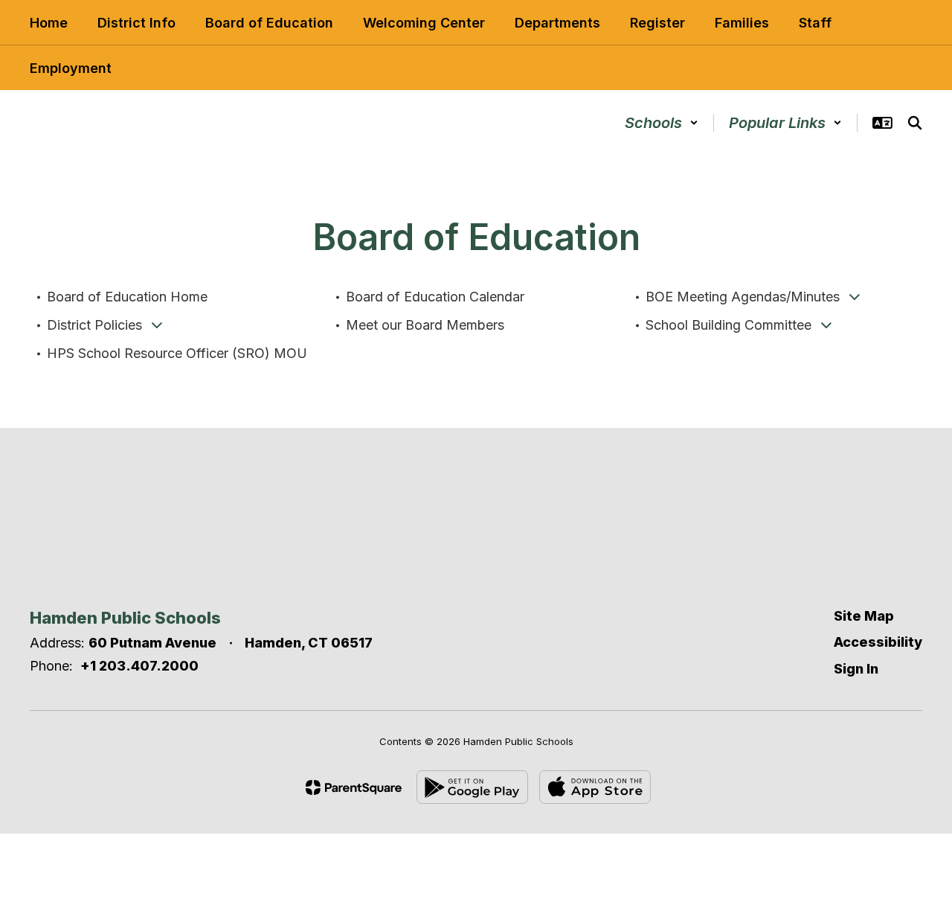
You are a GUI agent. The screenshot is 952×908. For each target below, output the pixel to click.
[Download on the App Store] (595, 787)
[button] (661, 123)
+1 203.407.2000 (139, 666)
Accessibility (878, 642)
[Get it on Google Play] (472, 787)
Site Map (864, 616)
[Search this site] (914, 122)
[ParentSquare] (353, 787)
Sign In (856, 669)
